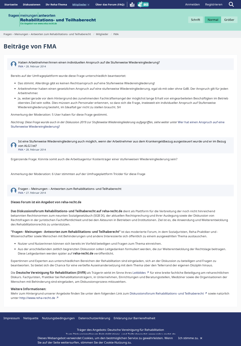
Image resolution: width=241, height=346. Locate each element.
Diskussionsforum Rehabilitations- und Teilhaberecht (167, 293)
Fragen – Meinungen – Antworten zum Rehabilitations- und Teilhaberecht (69, 189)
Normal (213, 20)
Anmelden (192, 4)
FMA (20, 66)
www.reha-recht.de (162, 334)
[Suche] (231, 4)
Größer (229, 20)
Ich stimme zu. (189, 338)
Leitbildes (139, 273)
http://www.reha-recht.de (37, 298)
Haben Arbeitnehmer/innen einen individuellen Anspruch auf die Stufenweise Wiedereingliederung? (89, 62)
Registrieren (213, 4)
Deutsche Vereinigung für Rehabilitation (135, 330)
